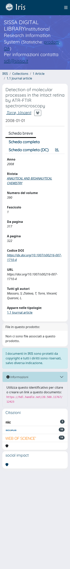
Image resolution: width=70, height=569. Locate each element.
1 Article (39, 73)
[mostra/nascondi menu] (66, 8)
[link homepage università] (18, 7)
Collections (20, 73)
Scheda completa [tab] (24, 141)
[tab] (57, 150)
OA (7, 48)
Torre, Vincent (18, 112)
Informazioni (19, 377)
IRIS (5, 73)
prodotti (51, 41)
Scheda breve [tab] (21, 133)
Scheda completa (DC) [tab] (29, 149)
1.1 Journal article (19, 78)
